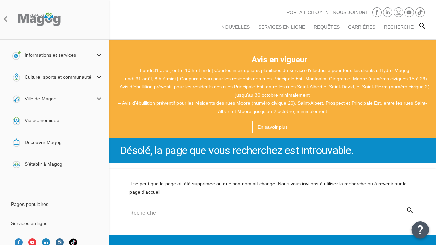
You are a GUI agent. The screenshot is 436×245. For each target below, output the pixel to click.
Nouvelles (235, 27)
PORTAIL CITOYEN (307, 12)
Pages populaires (29, 204)
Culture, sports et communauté (58, 77)
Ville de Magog (41, 98)
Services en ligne (281, 27)
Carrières (361, 27)
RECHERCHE (399, 27)
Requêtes (327, 27)
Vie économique (42, 120)
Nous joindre (351, 12)
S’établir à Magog (43, 164)
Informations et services (50, 55)
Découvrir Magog (43, 142)
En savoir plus (273, 127)
